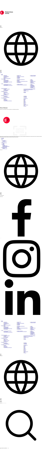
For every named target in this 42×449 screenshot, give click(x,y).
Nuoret (4, 79)
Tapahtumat (5, 94)
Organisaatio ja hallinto (6, 76)
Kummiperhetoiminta (6, 81)
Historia (5, 324)
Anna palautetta (5, 100)
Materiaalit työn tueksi (26, 337)
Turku (24, 348)
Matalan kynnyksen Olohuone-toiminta (8, 328)
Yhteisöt (31, 79)
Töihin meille (2, 95)
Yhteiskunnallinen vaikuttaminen (20, 76)
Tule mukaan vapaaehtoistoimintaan (7, 84)
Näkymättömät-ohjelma (33, 81)
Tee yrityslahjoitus (6, 337)
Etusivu (2, 74)
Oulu (24, 105)
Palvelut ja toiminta (3, 325)
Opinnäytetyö (25, 97)
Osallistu (2, 83)
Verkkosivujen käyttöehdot (4, 147)
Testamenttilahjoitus (33, 86)
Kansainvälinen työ (19, 82)
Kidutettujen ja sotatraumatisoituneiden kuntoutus (22, 81)
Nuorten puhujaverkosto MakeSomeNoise (28, 89)
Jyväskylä (25, 350)
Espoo (24, 99)
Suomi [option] (0, 71)
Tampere (25, 101)
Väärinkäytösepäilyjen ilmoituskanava (8, 347)
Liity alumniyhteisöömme (6, 97)
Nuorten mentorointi (6, 80)
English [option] (1, 70)
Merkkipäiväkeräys (33, 332)
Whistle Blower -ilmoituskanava (6, 146)
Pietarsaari (25, 102)
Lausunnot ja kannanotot (6, 93)
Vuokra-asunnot (5, 99)
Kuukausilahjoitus (32, 85)
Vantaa (24, 100)
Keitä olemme (5, 75)
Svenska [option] (1, 194)
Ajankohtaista (2, 91)
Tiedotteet (25, 92)
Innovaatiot (18, 78)
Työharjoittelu (25, 96)
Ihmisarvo (18, 322)
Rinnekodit (2, 138)
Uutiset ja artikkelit (6, 92)
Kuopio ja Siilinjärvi (26, 351)
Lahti (24, 347)
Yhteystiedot (2, 344)
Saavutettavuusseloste (5, 148)
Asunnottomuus (32, 82)
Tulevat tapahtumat (6, 331)
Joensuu (25, 104)
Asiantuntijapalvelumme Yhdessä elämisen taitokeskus (29, 335)
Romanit (18, 80)
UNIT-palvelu (18, 328)
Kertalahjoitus (32, 331)
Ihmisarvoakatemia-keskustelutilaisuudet (8, 85)
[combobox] (21, 49)
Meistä (2, 321)
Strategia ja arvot (5, 322)
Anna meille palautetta (5, 145)
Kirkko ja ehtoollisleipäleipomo (7, 78)
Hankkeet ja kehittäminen (33, 75)
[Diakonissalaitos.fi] (6, 135)
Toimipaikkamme (25, 98)
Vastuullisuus (18, 324)
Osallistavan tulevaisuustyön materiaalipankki (22, 331)
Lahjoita (1, 72)
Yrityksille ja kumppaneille (4, 88)
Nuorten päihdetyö (6, 82)
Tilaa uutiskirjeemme (6, 341)
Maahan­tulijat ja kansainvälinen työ (21, 79)
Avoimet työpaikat (6, 96)
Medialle (3, 144)
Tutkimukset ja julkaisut (33, 322)
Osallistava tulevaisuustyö (20, 84)
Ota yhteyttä (5, 98)
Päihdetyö (32, 328)
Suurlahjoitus (32, 87)
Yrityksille (5, 89)
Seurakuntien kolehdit (33, 334)
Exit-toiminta (32, 80)
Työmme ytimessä (19, 75)
